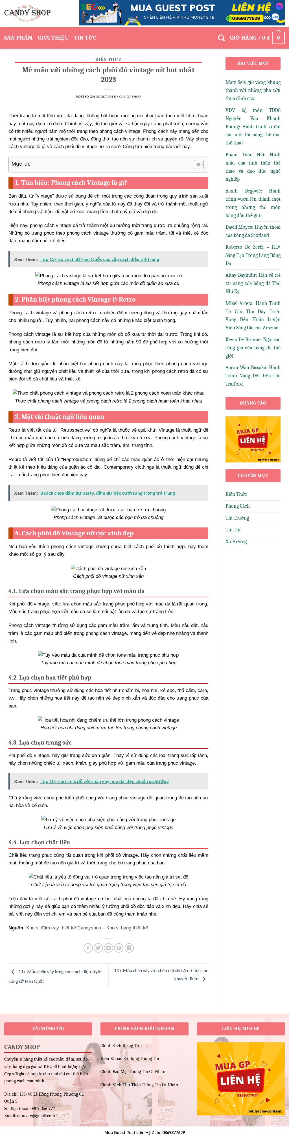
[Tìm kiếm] (221, 38)
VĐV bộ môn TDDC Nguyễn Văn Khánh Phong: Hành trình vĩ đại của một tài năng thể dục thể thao (253, 126)
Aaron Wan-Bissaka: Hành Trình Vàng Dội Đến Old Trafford (253, 376)
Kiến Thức (108, 59)
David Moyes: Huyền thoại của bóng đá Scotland (253, 231)
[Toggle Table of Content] (196, 164)
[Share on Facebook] (88, 948)
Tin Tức (85, 37)
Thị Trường (237, 518)
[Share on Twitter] (98, 948)
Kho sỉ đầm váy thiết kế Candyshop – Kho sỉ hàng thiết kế (87, 928)
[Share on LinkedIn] (129, 948)
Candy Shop (130, 96)
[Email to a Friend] (108, 948)
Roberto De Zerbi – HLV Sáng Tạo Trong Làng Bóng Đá (253, 255)
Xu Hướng (236, 542)
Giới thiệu (53, 37)
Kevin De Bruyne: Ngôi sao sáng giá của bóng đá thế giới (253, 348)
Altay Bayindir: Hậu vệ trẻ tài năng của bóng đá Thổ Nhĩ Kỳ (253, 283)
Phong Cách (237, 506)
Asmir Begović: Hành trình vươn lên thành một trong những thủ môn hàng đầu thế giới (253, 203)
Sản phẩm (18, 37)
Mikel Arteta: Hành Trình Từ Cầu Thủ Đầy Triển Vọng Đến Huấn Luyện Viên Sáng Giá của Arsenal (253, 315)
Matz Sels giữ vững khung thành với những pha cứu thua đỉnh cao (253, 90)
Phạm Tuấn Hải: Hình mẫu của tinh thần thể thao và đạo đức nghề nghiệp (253, 167)
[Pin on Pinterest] (118, 948)
